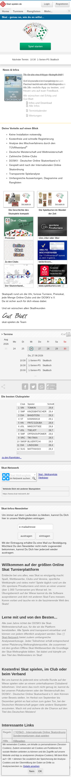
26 (31, 348)
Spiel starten (35, 46)
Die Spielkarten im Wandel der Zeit (52, 212)
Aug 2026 (6, 341)
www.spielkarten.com (50, 286)
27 (39, 348)
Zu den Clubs (11, 262)
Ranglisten (33, 11)
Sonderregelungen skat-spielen (31, 735)
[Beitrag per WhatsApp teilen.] (41, 386)
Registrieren (62, 4)
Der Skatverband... (14, 286)
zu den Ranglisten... (11, 457)
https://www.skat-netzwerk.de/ (16, 494)
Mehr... (48, 11)
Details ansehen (31, 766)
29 (56, 348)
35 (6, 348)
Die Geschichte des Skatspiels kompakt (18, 212)
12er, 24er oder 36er (49, 238)
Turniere (18, 11)
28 (48, 348)
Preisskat (10, 238)
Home (5, 11)
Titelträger (43, 477)
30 (65, 348)
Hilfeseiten (19, 740)
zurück (3, 92)
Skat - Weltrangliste (47, 474)
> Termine (7, 334)
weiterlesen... (45, 262)
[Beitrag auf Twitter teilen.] (33, 386)
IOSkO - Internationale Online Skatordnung (41, 732)
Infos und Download (40, 102)
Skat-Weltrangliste (20, 475)
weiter (67, 92)
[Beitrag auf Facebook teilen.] (25, 386)
